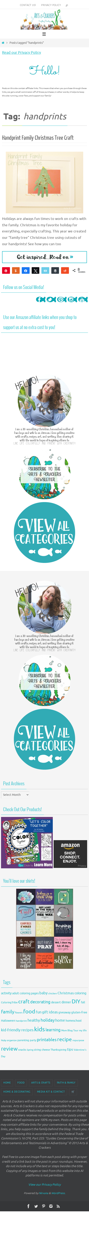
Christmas (66, 993)
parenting (23, 1040)
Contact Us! (28, 5)
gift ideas (50, 1012)
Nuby (3, 1040)
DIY (76, 1001)
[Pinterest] (62, 304)
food (29, 1011)
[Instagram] (72, 304)
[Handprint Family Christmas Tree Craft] (44, 182)
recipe (64, 1039)
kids (39, 1029)
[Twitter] (51, 304)
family (7, 1012)
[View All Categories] (44, 532)
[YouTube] (83, 304)
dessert (56, 1002)
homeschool (74, 1020)
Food (21, 1082)
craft (24, 1001)
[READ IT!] (44, 257)
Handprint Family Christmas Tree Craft (38, 138)
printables (47, 1039)
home (60, 1020)
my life (83, 1030)
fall (83, 1002)
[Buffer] (55, 270)
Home (7, 1082)
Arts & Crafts (40, 1082)
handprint (21, 1020)
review (9, 1048)
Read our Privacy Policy (21, 52)
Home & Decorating (16, 1091)
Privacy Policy (51, 5)
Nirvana (43, 1193)
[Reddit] (65, 270)
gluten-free (79, 1012)
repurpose (78, 1040)
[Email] (45, 270)
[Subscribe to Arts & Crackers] (44, 473)
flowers (19, 1012)
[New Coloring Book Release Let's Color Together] (27, 867)
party (33, 1040)
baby (43, 993)
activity (6, 993)
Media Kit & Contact (51, 1091)
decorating (40, 1002)
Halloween (8, 1020)
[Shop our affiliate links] (70, 867)
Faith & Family (66, 1082)
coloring (80, 993)
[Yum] (16, 270)
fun (38, 1012)
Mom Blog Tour (69, 1030)
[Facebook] (41, 304)
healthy (34, 1020)
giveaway (64, 1012)
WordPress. (58, 1193)
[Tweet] (35, 270)
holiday (48, 1020)
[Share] (25, 270)
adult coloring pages (25, 993)
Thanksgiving (58, 1049)
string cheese (42, 1049)
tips (70, 1049)
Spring (30, 1049)
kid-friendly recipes (17, 1030)
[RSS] (58, 1206)
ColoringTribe (9, 1002)
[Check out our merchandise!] (44, 929)
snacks (22, 1049)
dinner (66, 1002)
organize (12, 1040)
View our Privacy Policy (44, 1185)
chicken (52, 993)
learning (53, 1030)
